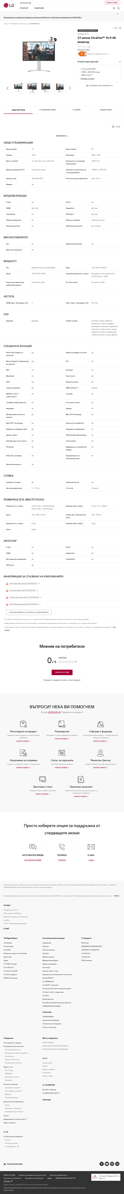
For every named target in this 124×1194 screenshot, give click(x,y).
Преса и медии (48, 1076)
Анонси (7, 1105)
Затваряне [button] (61, 136)
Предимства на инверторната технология (57, 974)
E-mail (6, 928)
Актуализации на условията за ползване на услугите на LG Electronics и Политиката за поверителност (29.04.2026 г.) (43, 17)
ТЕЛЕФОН (8, 1074)
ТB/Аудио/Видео (10, 938)
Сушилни (46, 953)
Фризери (46, 946)
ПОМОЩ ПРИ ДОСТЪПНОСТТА (65, 1178)
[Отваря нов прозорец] (102, 1164)
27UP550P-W (54, 712)
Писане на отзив (83, 50)
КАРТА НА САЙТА (9, 1175)
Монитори (85, 943)
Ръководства (9, 1056)
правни (49, 1178)
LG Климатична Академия (52, 1024)
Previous (7, 88)
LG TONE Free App (10, 964)
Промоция (47, 1099)
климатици (47, 1012)
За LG (45, 1058)
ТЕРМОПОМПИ (48, 1017)
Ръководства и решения (13, 1063)
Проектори (7, 957)
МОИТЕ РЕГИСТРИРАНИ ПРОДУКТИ (55, 1046)
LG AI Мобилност (11, 1147)
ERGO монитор (86, 960)
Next (70, 88)
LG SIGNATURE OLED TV (51, 1093)
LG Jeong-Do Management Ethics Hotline (109, 1177)
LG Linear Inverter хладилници (53, 992)
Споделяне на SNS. (120, 28)
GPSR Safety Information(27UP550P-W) (23, 604)
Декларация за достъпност (14, 1112)
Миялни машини (48, 957)
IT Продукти (86, 938)
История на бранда (49, 1090)
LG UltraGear (86, 953)
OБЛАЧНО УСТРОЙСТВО (90, 950)
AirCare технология (49, 1027)
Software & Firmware (12, 1059)
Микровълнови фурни (50, 960)
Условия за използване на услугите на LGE (32, 1175)
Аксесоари (46, 967)
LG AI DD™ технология (50, 985)
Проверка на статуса (12, 1077)
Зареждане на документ (13, 1108)
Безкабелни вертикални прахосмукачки (57, 1003)
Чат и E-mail (9, 1070)
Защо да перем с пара (50, 971)
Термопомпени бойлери (51, 1020)
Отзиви (76, 110)
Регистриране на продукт (12, 1043)
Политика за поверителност (59, 1175)
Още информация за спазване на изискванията (29, 612)
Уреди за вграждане (50, 964)
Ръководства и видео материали (16, 1053)
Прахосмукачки (48, 999)
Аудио (6, 960)
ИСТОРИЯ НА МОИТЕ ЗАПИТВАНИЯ (55, 1049)
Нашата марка (47, 1063)
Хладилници (47, 943)
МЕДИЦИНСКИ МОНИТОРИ (91, 946)
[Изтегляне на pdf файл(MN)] (82, 53)
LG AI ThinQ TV (9, 967)
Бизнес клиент (112, 2)
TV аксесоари (8, 946)
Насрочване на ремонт (13, 1088)
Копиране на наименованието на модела (88, 34)
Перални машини (49, 950)
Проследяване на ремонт (14, 1091)
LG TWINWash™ (48, 981)
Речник (6, 1116)
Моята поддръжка (50, 1038)
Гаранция (8, 1094)
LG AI (6, 1132)
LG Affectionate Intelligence (13, 1137)
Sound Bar (7, 950)
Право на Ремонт (10, 1123)
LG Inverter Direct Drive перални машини (57, 989)
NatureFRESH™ (48, 978)
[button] (39, 56)
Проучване (8, 1080)
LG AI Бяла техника (11, 1143)
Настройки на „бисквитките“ (34, 1178)
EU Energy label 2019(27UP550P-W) (22, 590)
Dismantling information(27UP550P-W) (23, 583)
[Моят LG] (113, 8)
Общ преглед (18, 110)
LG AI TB (8, 1140)
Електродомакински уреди (54, 938)
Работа (45, 1066)
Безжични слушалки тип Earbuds (15, 953)
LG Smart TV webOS (10, 971)
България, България (15, 1164)
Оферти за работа (49, 1069)
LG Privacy (7, 1181)
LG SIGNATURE (49, 1085)
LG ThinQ (46, 996)
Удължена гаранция (11, 1097)
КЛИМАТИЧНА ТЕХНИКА (52, 1006)
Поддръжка (106, 110)
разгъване (120, 62)
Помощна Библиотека (12, 1050)
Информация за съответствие (14, 1119)
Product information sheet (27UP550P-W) (24, 597)
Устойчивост (47, 1073)
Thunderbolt (85, 957)
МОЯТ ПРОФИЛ (48, 1043)
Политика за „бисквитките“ (12, 1178)
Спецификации (47, 110)
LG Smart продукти (10, 974)
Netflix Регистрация (11, 978)
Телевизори (8, 943)
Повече (116, 896)
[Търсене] (118, 8)
